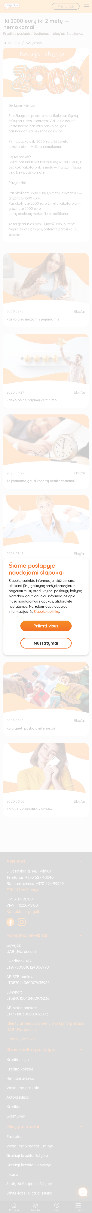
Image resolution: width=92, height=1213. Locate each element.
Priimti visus (46, 626)
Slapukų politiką (46, 611)
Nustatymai (46, 643)
